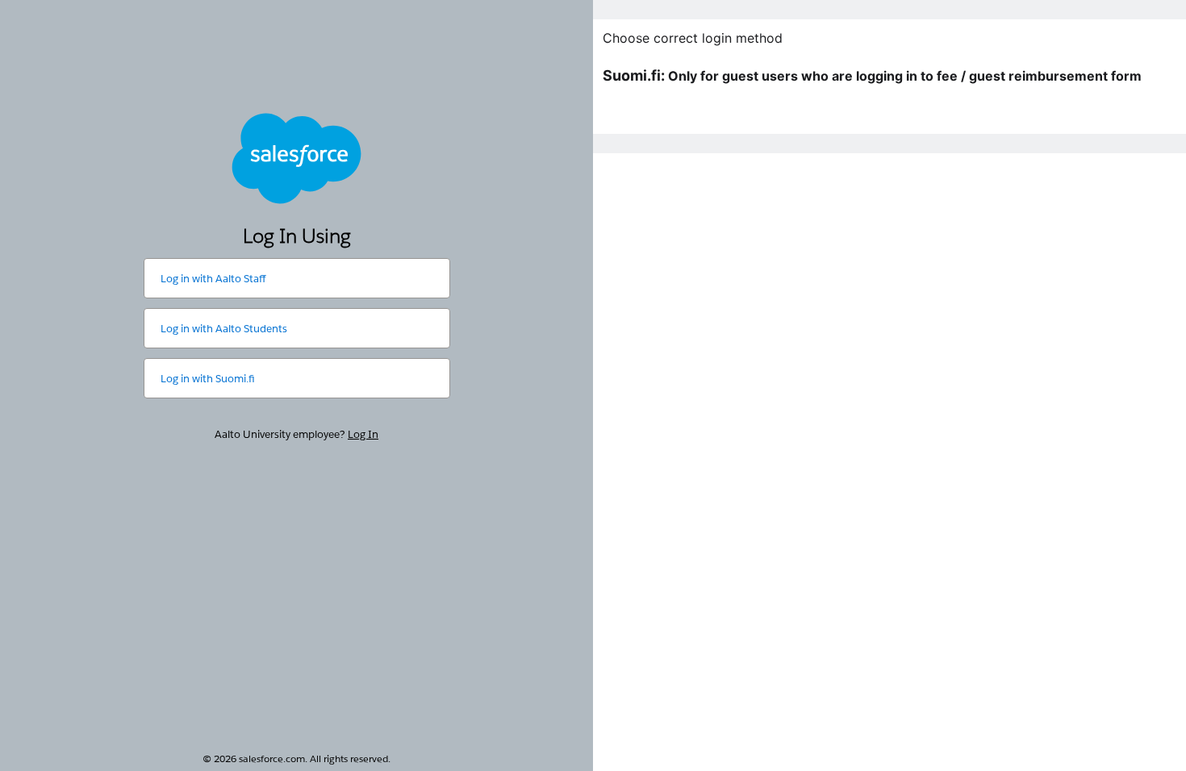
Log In (363, 434)
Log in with (213, 278)
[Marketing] (889, 385)
